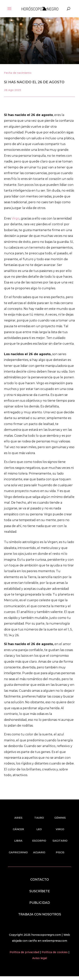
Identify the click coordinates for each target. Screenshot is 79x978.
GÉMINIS (60, 817)
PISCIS (60, 852)
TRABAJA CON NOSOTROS (39, 914)
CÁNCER (18, 829)
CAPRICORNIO (18, 852)
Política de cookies (55, 952)
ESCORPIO (39, 840)
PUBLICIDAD (39, 903)
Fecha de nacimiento (17, 72)
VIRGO (60, 829)
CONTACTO (39, 879)
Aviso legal (39, 958)
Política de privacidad (25, 952)
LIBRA (18, 840)
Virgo (16, 218)
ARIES (18, 817)
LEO (39, 829)
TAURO (39, 817)
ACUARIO (39, 852)
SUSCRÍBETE (39, 891)
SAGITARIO (60, 840)
